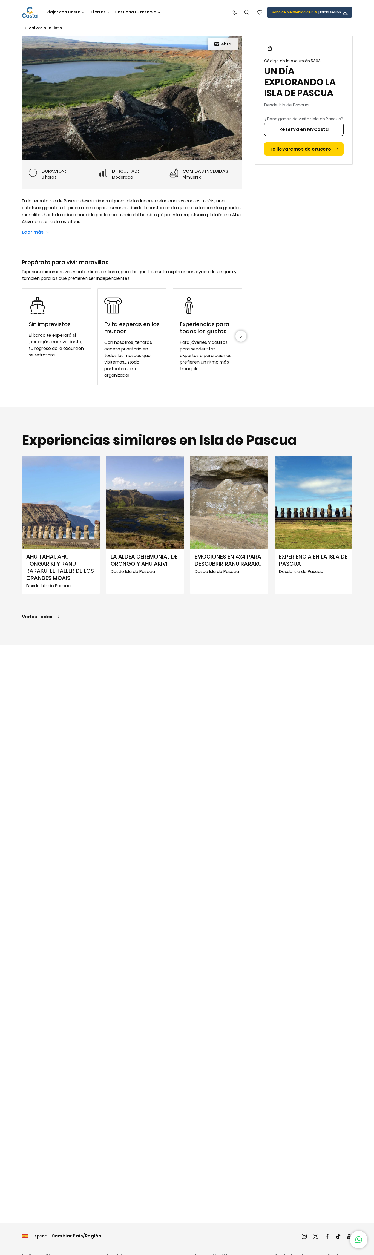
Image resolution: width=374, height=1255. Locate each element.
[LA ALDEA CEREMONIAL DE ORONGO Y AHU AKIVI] (145, 525)
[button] (260, 12)
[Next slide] (240, 336)
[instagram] (304, 1237)
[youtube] (349, 1237)
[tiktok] (338, 1237)
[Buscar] (247, 12)
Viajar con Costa (63, 12)
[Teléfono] (234, 12)
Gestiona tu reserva (135, 12)
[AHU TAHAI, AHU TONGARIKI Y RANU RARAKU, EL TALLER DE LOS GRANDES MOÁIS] (61, 525)
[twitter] (315, 1237)
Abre (226, 44)
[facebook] (327, 1237)
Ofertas (97, 12)
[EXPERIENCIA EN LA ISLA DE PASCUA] (313, 525)
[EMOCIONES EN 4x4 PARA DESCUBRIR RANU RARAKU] (229, 525)
